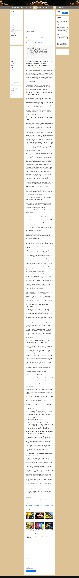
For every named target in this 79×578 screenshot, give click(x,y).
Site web (27, 562)
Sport (12, 94)
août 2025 (12, 37)
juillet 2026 (12, 16)
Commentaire (28, 540)
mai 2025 (12, 42)
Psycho (35, 7)
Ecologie (12, 55)
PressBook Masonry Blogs (46, 576)
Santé (55, 7)
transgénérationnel (28, 503)
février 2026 (13, 25)
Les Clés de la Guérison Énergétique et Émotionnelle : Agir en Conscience (39, 54)
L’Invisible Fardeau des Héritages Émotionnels (35, 53)
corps (38, 499)
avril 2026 (12, 21)
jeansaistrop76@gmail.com (36, 13)
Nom (27, 554)
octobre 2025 (13, 33)
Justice (12, 65)
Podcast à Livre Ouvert (39, 2)
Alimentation (13, 50)
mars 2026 (12, 23)
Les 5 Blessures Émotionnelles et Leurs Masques (36, 50)
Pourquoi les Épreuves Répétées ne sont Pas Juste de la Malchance (38, 49)
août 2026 (12, 14)
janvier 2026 (13, 27)
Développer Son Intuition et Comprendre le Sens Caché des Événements (39, 56)
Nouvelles (12, 67)
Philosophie (39, 7)
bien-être (28, 499)
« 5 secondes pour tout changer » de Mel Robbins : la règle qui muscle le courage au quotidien (62, 21)
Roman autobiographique (15, 82)
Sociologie (12, 90)
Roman (50, 7)
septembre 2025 (13, 35)
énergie (48, 499)
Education (22, 7)
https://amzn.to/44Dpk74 (40, 40)
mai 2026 (12, 19)
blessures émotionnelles (33, 499)
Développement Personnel (15, 7)
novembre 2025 (13, 31)
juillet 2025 (12, 39)
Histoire (12, 63)
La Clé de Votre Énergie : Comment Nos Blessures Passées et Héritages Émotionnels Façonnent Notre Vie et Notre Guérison (38, 48)
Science (60, 7)
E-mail (27, 558)
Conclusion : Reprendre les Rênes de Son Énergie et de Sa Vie (37, 57)
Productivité (45, 7)
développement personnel (43, 499)
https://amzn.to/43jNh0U (37, 42)
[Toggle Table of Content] (51, 46)
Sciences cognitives (14, 88)
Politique (30, 7)
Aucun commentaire (44, 13)
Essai (27, 7)
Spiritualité (13, 92)
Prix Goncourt (13, 73)
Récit (12, 78)
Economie (12, 57)
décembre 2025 (13, 29)
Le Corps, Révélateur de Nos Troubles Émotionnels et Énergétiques (38, 51)
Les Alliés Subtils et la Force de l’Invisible (35, 55)
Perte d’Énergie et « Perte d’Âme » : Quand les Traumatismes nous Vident (39, 52)
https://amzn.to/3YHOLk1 (40, 37)
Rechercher (59, 11)
